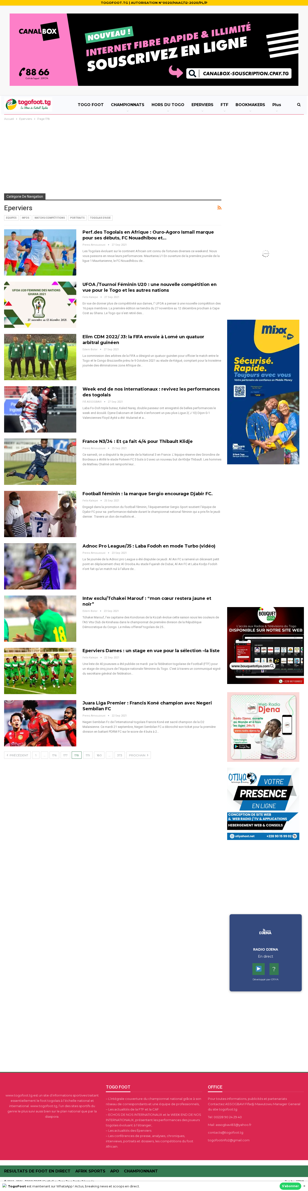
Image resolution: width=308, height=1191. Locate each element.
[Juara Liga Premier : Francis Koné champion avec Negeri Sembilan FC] (40, 723)
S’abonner (290, 1186)
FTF (224, 104)
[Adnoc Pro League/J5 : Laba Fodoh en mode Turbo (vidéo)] (40, 566)
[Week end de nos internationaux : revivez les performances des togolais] (40, 409)
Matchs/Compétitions (50, 218)
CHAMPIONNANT (141, 1171)
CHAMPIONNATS (127, 104)
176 (54, 755)
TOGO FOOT (91, 104)
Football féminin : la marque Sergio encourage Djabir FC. (148, 493)
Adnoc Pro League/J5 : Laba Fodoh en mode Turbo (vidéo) (149, 546)
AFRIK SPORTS (90, 1171)
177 (65, 755)
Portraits (77, 218)
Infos (25, 218)
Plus (276, 104)
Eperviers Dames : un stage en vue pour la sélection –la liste (151, 650)
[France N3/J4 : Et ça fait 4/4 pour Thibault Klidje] (40, 462)
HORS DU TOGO (168, 104)
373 (119, 755)
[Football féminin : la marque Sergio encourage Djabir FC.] (40, 514)
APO (114, 1171)
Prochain (137, 755)
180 (99, 755)
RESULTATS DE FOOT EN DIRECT (37, 1171)
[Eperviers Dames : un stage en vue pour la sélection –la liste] (40, 671)
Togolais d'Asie (100, 218)
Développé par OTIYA (265, 979)
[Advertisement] (154, 157)
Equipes (11, 218)
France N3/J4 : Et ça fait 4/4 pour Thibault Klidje (138, 441)
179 (88, 755)
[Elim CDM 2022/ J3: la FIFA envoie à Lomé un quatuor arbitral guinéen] (40, 357)
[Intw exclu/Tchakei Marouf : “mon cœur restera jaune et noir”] (40, 619)
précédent (18, 755)
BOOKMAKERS (250, 104)
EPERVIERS (202, 104)
